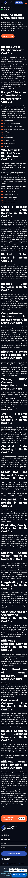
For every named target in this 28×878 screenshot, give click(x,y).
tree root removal (11, 490)
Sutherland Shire (7, 875)
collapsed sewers (6, 750)
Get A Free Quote (7, 36)
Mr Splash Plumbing (7, 871)
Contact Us (21, 818)
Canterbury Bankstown (6, 873)
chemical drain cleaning (20, 459)
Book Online (19, 2)
